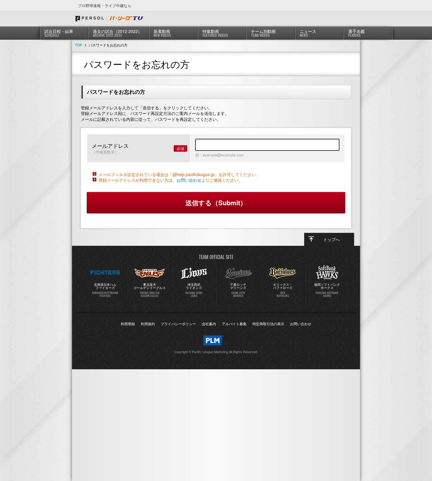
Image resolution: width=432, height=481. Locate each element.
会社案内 (209, 323)
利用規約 (148, 323)
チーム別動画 (263, 33)
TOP (78, 44)
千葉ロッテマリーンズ (238, 290)
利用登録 (128, 323)
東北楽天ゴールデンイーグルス (149, 290)
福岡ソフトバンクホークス (327, 290)
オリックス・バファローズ (282, 290)
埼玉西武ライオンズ (193, 290)
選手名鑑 (356, 33)
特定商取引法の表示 (268, 323)
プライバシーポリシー (178, 323)
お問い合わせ (189, 180)
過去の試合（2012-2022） (117, 33)
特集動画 (215, 33)
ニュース (308, 33)
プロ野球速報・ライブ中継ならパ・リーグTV (109, 19)
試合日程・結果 (58, 33)
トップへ (331, 239)
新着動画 (162, 33)
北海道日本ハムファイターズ (105, 290)
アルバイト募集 (234, 323)
